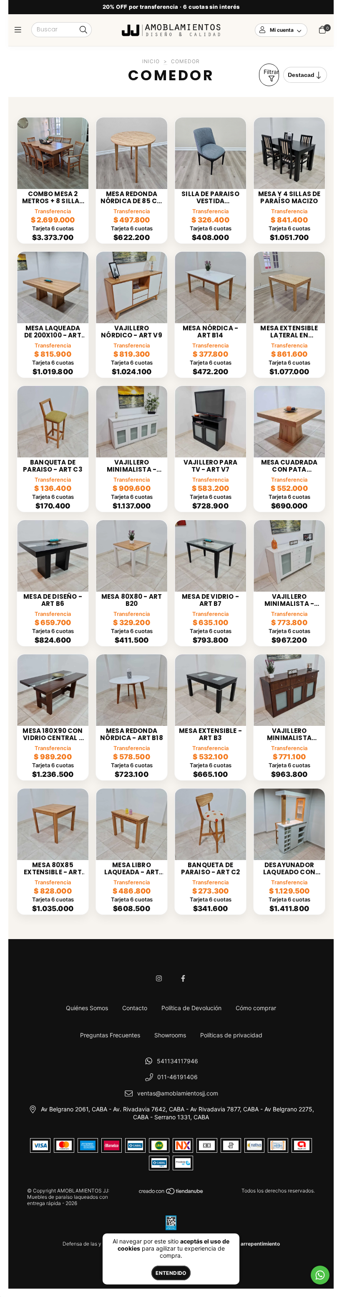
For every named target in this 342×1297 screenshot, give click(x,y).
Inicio (151, 61)
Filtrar (271, 71)
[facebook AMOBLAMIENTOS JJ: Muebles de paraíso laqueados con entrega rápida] (183, 978)
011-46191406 (177, 1076)
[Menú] (19, 30)
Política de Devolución (191, 1007)
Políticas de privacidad (231, 1035)
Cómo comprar (256, 1007)
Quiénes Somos (87, 1007)
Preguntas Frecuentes (110, 1035)
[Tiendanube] (171, 1193)
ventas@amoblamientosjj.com (177, 1093)
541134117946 (177, 1061)
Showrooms (170, 1035)
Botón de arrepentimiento (249, 1244)
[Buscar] (83, 30)
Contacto (134, 1007)
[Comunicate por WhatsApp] (320, 1275)
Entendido (171, 1273)
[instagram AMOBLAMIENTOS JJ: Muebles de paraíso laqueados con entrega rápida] (159, 978)
